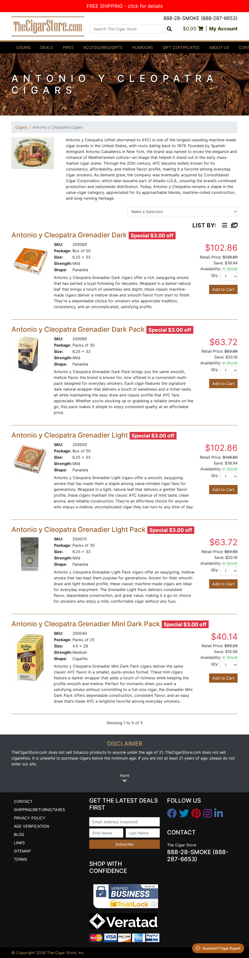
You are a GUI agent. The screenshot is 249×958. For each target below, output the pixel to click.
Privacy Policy (29, 817)
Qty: (215, 275)
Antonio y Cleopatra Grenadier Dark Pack (78, 329)
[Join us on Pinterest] (196, 813)
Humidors (142, 47)
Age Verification (31, 826)
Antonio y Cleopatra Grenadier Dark (69, 235)
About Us (219, 47)
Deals (46, 47)
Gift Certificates (181, 47)
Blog (19, 834)
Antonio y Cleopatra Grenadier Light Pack (78, 529)
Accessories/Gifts (102, 47)
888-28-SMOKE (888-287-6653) (200, 18)
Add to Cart (223, 289)
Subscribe (124, 844)
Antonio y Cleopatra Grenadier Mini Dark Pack (85, 624)
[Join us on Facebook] (172, 813)
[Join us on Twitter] (184, 813)
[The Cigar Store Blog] (218, 813)
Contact (23, 801)
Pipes (68, 47)
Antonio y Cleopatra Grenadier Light (69, 435)
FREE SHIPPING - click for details (125, 6)
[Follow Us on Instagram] (207, 813)
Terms (20, 859)
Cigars (23, 47)
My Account (223, 29)
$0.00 (190, 29)
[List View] (224, 225)
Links (19, 842)
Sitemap (22, 851)
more (124, 775)
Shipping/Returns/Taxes (39, 809)
